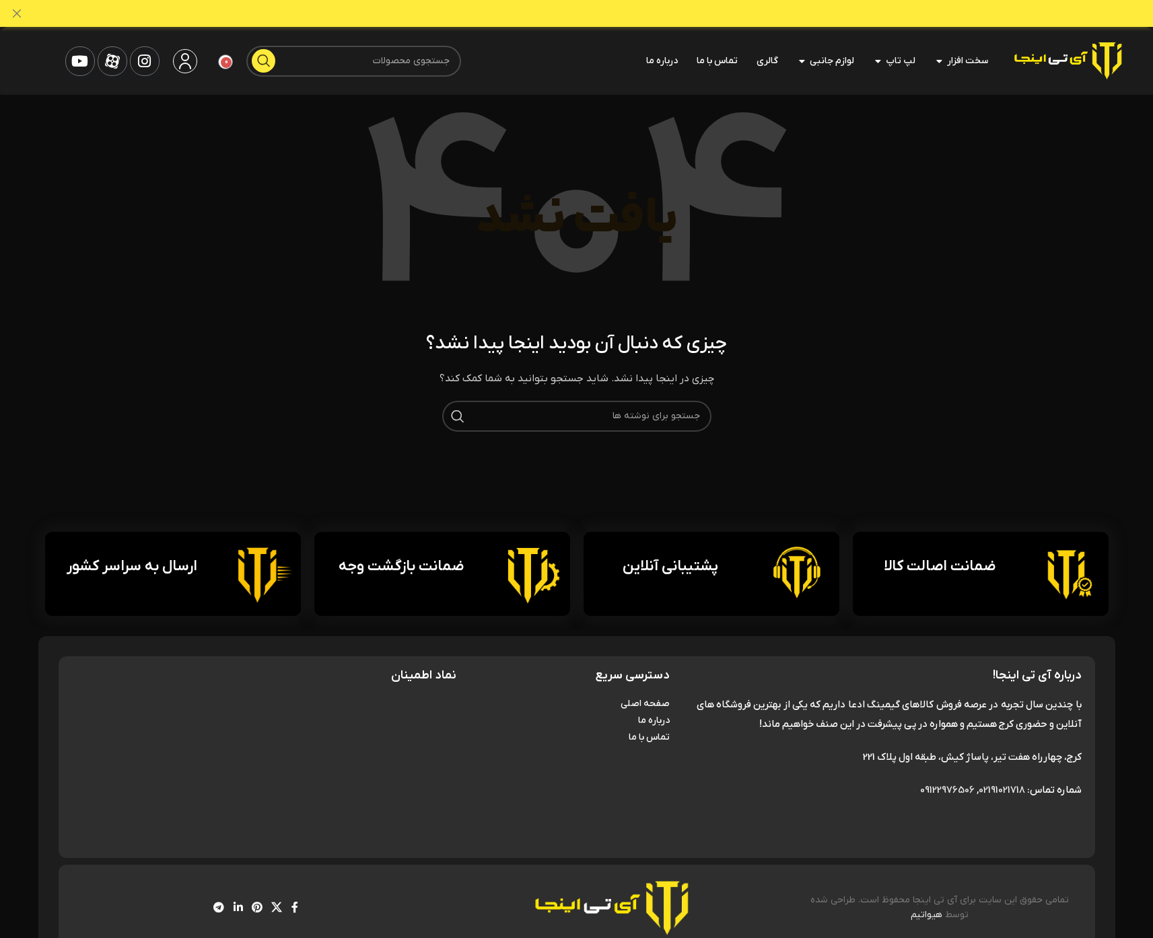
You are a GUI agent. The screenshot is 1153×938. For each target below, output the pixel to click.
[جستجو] (263, 61)
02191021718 (1002, 790)
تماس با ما (649, 737)
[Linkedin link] (238, 908)
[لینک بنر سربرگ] (576, 13)
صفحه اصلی (645, 703)
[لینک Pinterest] (257, 908)
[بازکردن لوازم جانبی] (801, 61)
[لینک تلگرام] (219, 908)
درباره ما (653, 720)
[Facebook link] (295, 908)
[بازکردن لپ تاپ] (877, 61)
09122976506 (947, 790)
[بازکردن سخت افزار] (939, 61)
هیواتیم (926, 914)
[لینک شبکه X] (277, 908)
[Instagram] (145, 61)
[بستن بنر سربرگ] (17, 13)
